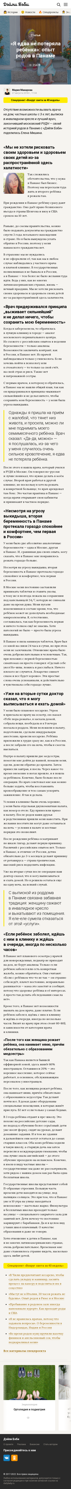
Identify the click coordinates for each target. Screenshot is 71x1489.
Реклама (21, 1444)
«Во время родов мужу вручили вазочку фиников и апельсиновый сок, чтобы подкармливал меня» (36, 1338)
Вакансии (34, 1444)
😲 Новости (28, 11)
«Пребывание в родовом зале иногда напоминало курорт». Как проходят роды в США (37, 1308)
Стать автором (50, 1444)
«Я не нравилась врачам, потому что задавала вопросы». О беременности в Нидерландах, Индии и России (35, 1323)
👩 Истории (10, 11)
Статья (35, 35)
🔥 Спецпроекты (48, 11)
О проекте (8, 1444)
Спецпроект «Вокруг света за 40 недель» (35, 100)
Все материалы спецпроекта (24, 1350)
